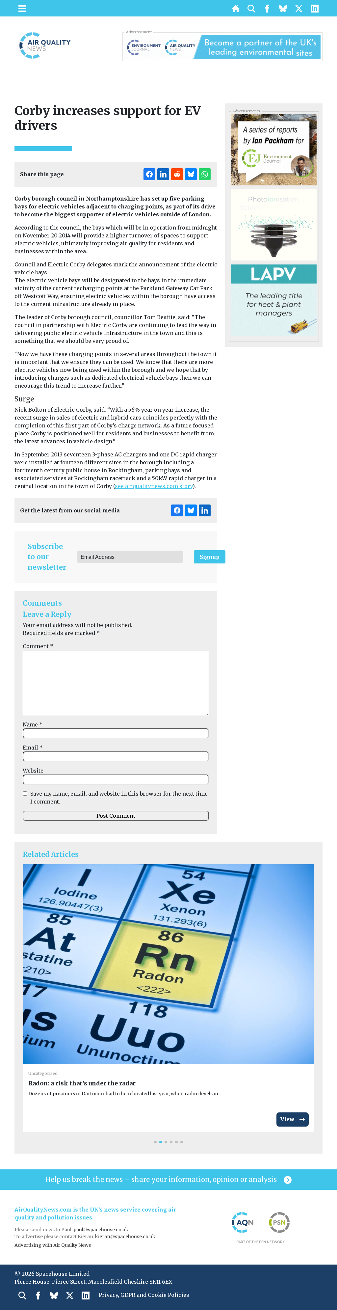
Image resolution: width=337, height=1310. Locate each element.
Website (33, 770)
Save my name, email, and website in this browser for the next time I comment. (119, 797)
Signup (210, 557)
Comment (38, 646)
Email (33, 747)
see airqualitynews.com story (154, 486)
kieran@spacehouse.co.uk (125, 1237)
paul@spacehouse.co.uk (101, 1230)
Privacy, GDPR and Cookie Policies (144, 1295)
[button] (155, 1142)
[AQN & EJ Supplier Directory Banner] (222, 46)
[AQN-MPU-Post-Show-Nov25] (273, 224)
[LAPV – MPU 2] (273, 299)
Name (32, 724)
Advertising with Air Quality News (52, 1245)
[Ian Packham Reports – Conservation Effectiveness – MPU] (273, 149)
